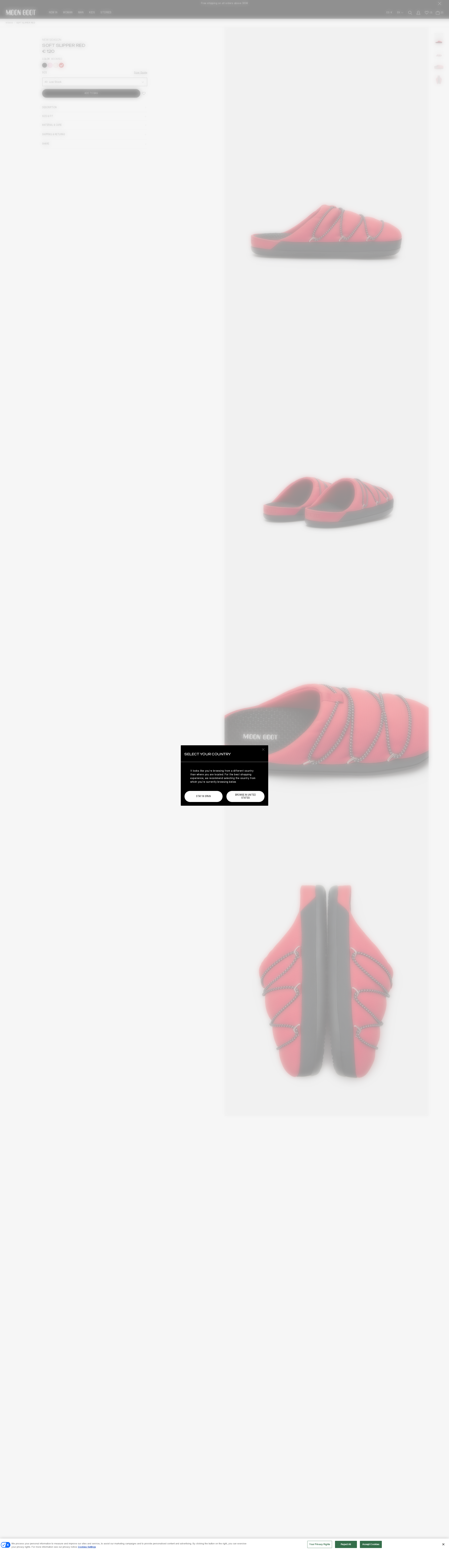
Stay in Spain (203, 796)
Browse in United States (245, 796)
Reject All (346, 1544)
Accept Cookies (371, 1544)
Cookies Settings (87, 1547)
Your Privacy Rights (319, 1544)
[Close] (443, 1544)
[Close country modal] (263, 749)
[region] (224, 1545)
